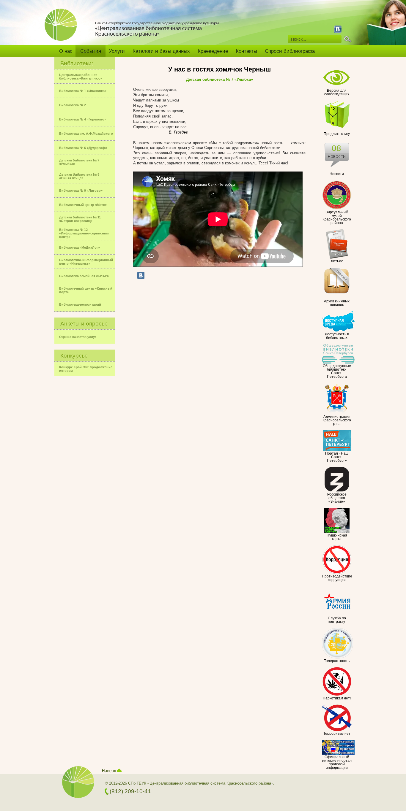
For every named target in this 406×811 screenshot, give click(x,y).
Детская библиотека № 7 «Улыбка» (219, 79)
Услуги (117, 51)
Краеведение (213, 51)
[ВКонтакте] (140, 275)
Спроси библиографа (290, 51)
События (90, 51)
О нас (66, 51)
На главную (63, 28)
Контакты (246, 51)
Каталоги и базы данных (161, 51)
